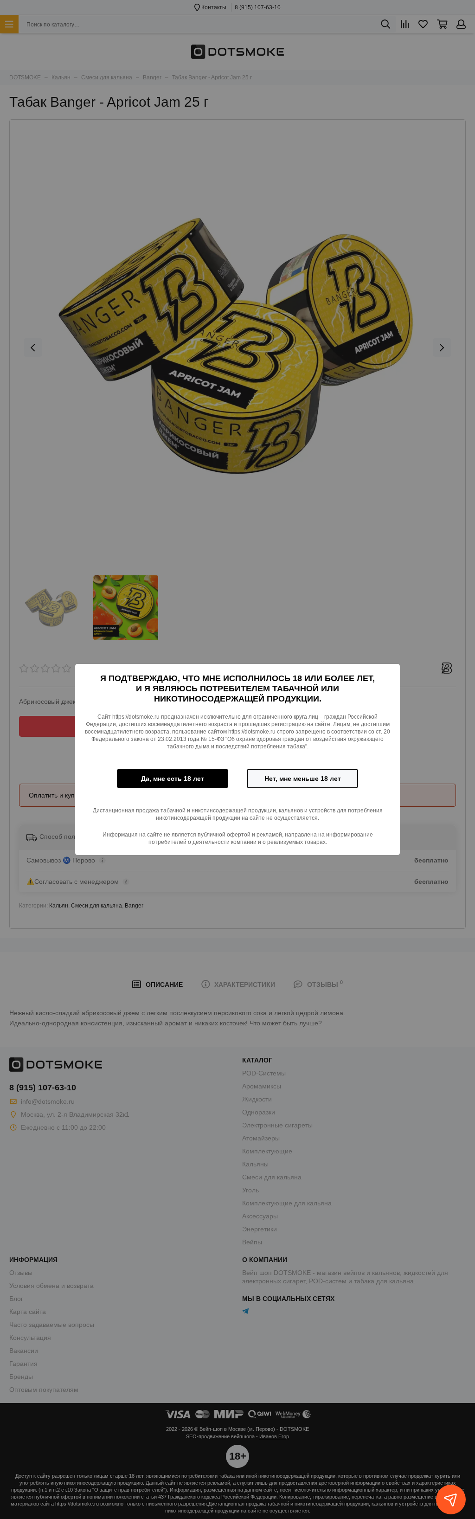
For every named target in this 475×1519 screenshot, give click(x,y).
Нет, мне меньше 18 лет (302, 778)
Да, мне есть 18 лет (172, 778)
